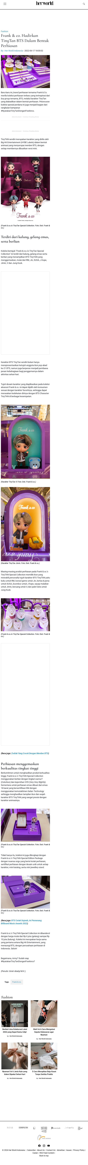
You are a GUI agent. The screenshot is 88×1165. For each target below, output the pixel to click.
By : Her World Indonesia (12, 51)
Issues (68, 1150)
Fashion (4, 31)
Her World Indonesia (16, 1036)
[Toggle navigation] (4, 3)
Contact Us (50, 1150)
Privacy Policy (79, 1150)
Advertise (60, 1150)
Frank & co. (16, 982)
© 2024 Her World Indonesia (13, 1150)
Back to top (44, 1156)
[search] (84, 3)
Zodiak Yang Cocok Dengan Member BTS (29, 753)
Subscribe (31, 1150)
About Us (40, 1150)
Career (35, 1153)
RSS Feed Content (47, 1153)
